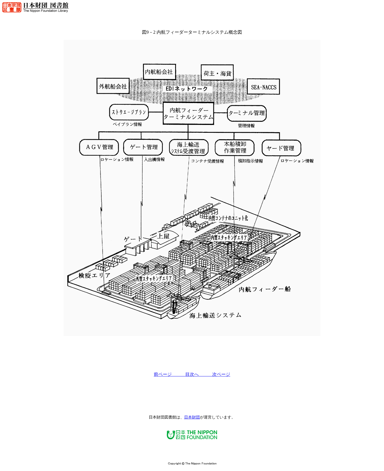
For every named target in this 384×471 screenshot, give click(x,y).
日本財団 (192, 417)
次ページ (221, 374)
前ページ (169, 374)
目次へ (198, 374)
